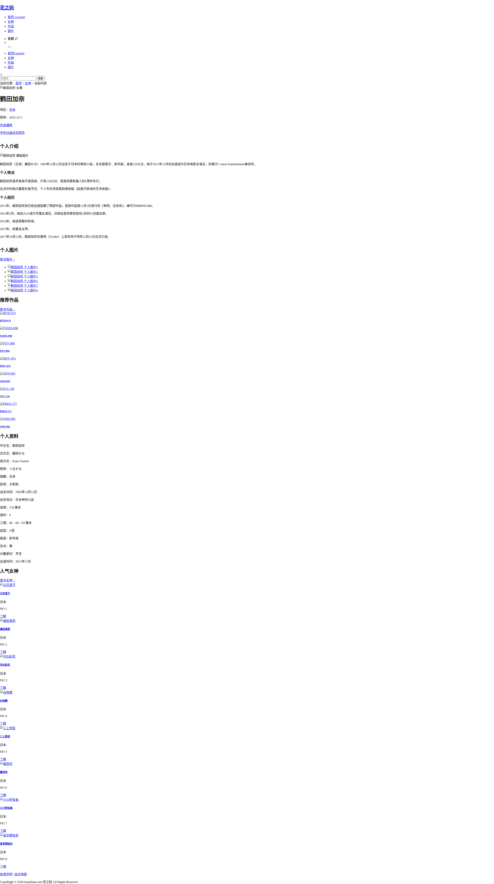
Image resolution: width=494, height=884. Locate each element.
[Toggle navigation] (9, 46)
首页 (16, 17)
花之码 (7, 7)
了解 (3, 616)
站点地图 (20, 874)
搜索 (40, 78)
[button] (247, 129)
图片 (11, 31)
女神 (11, 21)
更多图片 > (7, 259)
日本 (12, 109)
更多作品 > (7, 309)
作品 (11, 26)
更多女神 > (7, 580)
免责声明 (6, 874)
